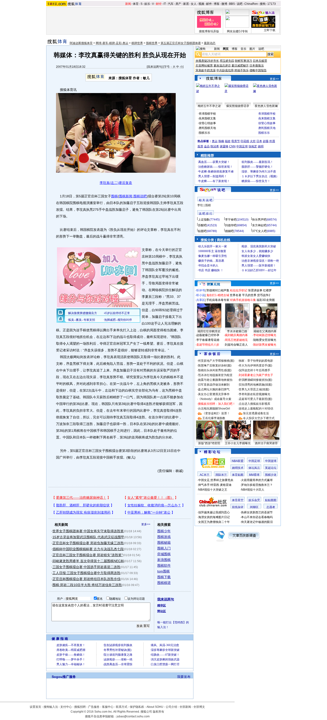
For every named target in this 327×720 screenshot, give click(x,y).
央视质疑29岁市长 (207, 60)
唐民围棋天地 (207, 128)
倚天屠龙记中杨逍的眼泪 (257, 522)
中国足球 (242, 146)
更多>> (145, 524)
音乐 (243, 48)
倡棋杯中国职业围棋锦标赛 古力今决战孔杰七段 (88, 549)
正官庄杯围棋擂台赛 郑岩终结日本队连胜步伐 (86, 579)
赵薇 (266, 141)
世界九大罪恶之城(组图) (254, 389)
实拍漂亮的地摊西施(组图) (255, 384)
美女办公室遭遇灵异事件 (214, 394)
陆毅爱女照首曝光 (264, 340)
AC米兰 (204, 474)
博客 (217, 4)
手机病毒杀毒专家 (217, 300)
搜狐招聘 (80, 707)
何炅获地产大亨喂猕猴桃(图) (216, 360)
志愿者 (270, 507)
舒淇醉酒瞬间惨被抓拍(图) (255, 380)
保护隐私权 (137, 707)
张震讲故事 (255, 290)
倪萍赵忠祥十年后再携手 (254, 370)
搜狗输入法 (51, 707)
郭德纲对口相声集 (217, 290)
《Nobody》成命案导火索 (214, 399)
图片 (252, 48)
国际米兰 (221, 474)
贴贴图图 (270, 500)
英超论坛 (270, 468)
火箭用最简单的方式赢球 (257, 480)
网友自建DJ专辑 (237, 31)
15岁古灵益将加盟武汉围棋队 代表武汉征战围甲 (88, 537)
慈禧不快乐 (241, 70)
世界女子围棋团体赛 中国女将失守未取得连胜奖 (88, 531)
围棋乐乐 (204, 132)
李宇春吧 (231, 219)
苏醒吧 (202, 225)
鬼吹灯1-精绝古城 (217, 295)
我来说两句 (154, 66)
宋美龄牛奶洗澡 (206, 70)
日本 (259, 141)
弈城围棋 (164, 554)
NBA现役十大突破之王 (212, 489)
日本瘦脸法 (256, 65)
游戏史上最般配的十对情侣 (256, 408)
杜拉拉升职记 (238, 290)
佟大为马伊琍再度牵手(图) (255, 365)
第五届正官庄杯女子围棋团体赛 (181, 43)
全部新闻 (185, 707)
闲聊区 (254, 507)
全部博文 (199, 707)
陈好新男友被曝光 (264, 344)
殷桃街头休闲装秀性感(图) (214, 370)
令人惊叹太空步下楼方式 (259, 418)
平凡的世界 (249, 295)
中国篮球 (270, 461)
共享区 (200, 300)
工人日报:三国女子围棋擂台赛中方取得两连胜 (86, 573)
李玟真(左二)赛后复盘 (116, 183)
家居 (186, 4)
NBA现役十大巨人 (252, 489)
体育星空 (237, 500)
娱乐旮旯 (254, 500)
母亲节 (235, 141)
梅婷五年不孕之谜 (209, 106)
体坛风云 (254, 468)
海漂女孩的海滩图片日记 (214, 517)
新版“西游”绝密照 (209, 443)
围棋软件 (164, 565)
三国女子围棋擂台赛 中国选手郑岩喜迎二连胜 (86, 567)
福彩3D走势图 (266, 300)
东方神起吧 (259, 225)
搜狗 (262, 4)
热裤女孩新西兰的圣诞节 (257, 512)
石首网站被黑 (204, 65)
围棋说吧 (140, 196)
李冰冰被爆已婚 (237, 331)
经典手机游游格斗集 (243, 300)
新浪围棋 (164, 560)
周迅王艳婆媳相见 (236, 340)
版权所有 (158, 711)
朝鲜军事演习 (243, 60)
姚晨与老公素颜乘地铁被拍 (215, 380)
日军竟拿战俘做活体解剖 (214, 384)
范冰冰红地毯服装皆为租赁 (215, 375)
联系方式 (121, 707)
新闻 (128, 4)
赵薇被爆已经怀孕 (207, 335)
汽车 (171, 4)
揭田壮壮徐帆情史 (208, 331)
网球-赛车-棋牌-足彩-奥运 (112, 43)
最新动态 (209, 43)
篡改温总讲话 (222, 65)
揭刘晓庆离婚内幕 (236, 335)
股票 (200, 146)
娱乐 (147, 4)
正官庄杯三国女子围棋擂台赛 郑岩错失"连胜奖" (87, 555)
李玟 (200, 205)
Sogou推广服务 (64, 677)
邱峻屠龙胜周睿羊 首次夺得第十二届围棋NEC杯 (88, 561)
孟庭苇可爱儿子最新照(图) (255, 399)
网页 (226, 48)
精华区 (161, 605)
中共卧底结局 (225, 70)
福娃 (228, 141)
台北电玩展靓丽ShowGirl (214, 408)
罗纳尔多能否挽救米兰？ (257, 485)
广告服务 (94, 707)
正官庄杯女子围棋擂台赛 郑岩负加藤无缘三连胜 (88, 543)
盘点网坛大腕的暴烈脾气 (214, 389)
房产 (178, 4)
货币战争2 (263, 295)
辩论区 (161, 611)
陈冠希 (214, 146)
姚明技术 (237, 468)
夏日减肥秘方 (240, 65)
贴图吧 (202, 231)
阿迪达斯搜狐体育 (81, 43)
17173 (271, 4)
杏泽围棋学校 (207, 113)
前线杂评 (237, 507)
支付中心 (66, 707)
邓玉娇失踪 (227, 60)
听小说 (200, 295)
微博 (224, 4)
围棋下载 (164, 577)
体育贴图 (237, 474)
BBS (232, 4)
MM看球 (254, 474)
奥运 (215, 141)
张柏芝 (252, 146)
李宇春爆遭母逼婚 (207, 340)
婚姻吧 (229, 231)
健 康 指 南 (60, 639)
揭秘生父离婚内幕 (265, 331)
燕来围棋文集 (207, 118)
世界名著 (235, 295)
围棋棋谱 (164, 583)
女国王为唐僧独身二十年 (214, 522)
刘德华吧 (231, 225)
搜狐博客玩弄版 (209, 31)
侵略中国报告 (258, 70)
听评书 (200, 290)
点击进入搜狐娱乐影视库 (254, 403)
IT (165, 4)
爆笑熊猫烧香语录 (237, 106)
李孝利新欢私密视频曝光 (254, 394)
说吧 (239, 4)
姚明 (261, 146)
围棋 (114, 196)
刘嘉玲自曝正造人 (236, 344)
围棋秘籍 (164, 542)
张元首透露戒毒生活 (256, 413)
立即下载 (269, 30)
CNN (232, 146)
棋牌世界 (137, 43)
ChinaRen (251, 4)
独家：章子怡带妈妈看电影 (256, 360)
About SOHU (155, 707)
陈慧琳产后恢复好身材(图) (214, 365)
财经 (159, 4)
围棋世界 (152, 43)
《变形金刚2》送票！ (216, 413)
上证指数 (203, 219)
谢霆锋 (224, 146)
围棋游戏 (164, 537)
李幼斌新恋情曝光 (264, 335)
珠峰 (221, 141)
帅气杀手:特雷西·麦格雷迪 (214, 485)
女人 (194, 4)
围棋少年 (164, 531)
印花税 (245, 141)
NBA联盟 (237, 461)
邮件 (209, 4)
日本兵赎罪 (260, 60)
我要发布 (184, 677)
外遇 (272, 141)
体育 (136, 4)
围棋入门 (164, 548)
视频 (201, 4)
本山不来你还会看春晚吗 (257, 517)
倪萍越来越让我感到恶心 (214, 512)
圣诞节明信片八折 (207, 344)
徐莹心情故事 (207, 123)
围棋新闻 (125, 196)
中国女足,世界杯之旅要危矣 (215, 480)
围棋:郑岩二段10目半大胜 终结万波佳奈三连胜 (87, 585)
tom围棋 (163, 571)
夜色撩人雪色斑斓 (266, 106)
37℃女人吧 (259, 231)
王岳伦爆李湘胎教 (213, 418)
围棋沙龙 (270, 474)
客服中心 (107, 707)
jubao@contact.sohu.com (133, 716)
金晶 (207, 146)
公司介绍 (171, 707)
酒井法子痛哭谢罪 (266, 443)
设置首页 (35, 707)
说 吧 (221, 190)
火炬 (253, 141)
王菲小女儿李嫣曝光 (238, 443)
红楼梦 (267, 290)
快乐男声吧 (259, 219)
